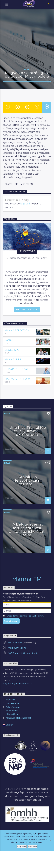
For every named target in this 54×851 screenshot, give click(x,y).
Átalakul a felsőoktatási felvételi (27, 480)
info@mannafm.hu (17, 648)
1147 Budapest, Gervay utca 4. (23, 653)
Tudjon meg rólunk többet (16, 683)
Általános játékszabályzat (18, 718)
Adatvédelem (13, 707)
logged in (25, 203)
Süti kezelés (12, 710)
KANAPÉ (10, 340)
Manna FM (27, 579)
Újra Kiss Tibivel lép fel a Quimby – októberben (27, 431)
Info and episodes (27, 309)
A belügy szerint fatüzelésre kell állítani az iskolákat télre (27, 529)
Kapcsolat (11, 699)
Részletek (32, 846)
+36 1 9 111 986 (15, 642)
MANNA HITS (13, 359)
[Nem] (50, 840)
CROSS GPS (12, 350)
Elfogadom (21, 846)
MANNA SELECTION (17, 330)
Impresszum (12, 703)
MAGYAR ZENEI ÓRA (18, 379)
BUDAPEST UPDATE (17, 369)
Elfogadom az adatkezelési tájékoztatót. (25, 616)
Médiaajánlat (12, 714)
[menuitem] (27, 724)
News (27, 69)
